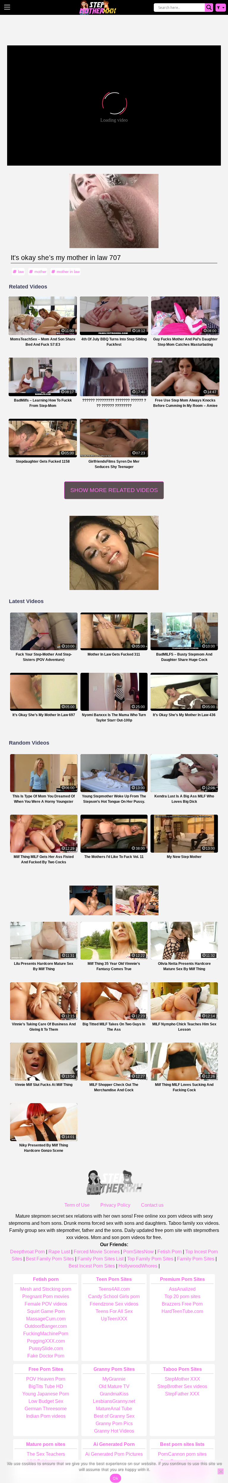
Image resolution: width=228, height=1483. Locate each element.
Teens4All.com (114, 1289)
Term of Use (77, 1205)
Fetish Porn (169, 1251)
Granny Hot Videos (114, 1430)
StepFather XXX (182, 1393)
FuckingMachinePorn (45, 1333)
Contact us (152, 1205)
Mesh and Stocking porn (45, 1289)
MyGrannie (114, 1379)
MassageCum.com (46, 1318)
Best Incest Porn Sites (92, 1265)
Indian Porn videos (46, 1416)
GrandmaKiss (114, 1393)
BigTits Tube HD (45, 1386)
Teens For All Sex (114, 1311)
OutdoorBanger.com (46, 1326)
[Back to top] (210, 1455)
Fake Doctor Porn (45, 1355)
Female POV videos (46, 1303)
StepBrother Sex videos (182, 1386)
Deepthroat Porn (27, 1251)
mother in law (68, 271)
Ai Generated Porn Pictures (114, 1454)
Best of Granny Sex (114, 1416)
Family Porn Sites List (100, 1258)
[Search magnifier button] (209, 7)
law (21, 271)
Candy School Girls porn (114, 1296)
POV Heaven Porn (45, 1379)
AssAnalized (182, 1289)
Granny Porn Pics (114, 1423)
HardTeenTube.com (182, 1311)
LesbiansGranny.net (114, 1401)
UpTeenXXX (114, 1318)
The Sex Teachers (46, 1454)
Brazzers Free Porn (182, 1303)
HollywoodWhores (137, 1265)
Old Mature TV (114, 1386)
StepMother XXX (182, 1379)
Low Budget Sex (45, 1401)
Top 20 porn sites (182, 1296)
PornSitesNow (138, 1251)
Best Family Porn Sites (50, 1258)
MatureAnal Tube (114, 1408)
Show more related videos (114, 490)
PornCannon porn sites (182, 1454)
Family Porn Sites (195, 1258)
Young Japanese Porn (45, 1393)
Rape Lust (59, 1251)
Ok (115, 1478)
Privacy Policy (115, 1205)
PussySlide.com (46, 1348)
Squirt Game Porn (46, 1311)
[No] (221, 1471)
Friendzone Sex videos (114, 1303)
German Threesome (46, 1408)
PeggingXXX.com (46, 1341)
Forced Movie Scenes (97, 1251)
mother (40, 271)
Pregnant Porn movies (45, 1296)
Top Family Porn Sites (150, 1258)
